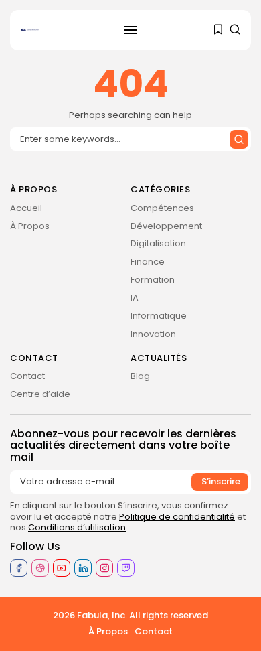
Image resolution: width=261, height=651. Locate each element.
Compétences (162, 208)
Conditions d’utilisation (77, 527)
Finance (147, 261)
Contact (27, 376)
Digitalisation (158, 243)
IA (134, 297)
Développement (166, 226)
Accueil (26, 208)
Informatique (158, 315)
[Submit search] (239, 139)
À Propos (30, 226)
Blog (140, 376)
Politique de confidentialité (177, 516)
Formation (152, 279)
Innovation (153, 334)
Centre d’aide (40, 394)
